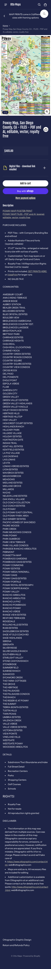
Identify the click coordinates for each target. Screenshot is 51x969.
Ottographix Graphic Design (17, 939)
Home (5, 25)
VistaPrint (12, 274)
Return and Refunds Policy (16, 945)
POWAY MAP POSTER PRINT (17, 210)
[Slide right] (46, 75)
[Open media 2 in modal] (25, 75)
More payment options (25, 198)
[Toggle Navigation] (6, 5)
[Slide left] (4, 16)
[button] (39, 5)
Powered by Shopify (31, 956)
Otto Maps (17, 956)
